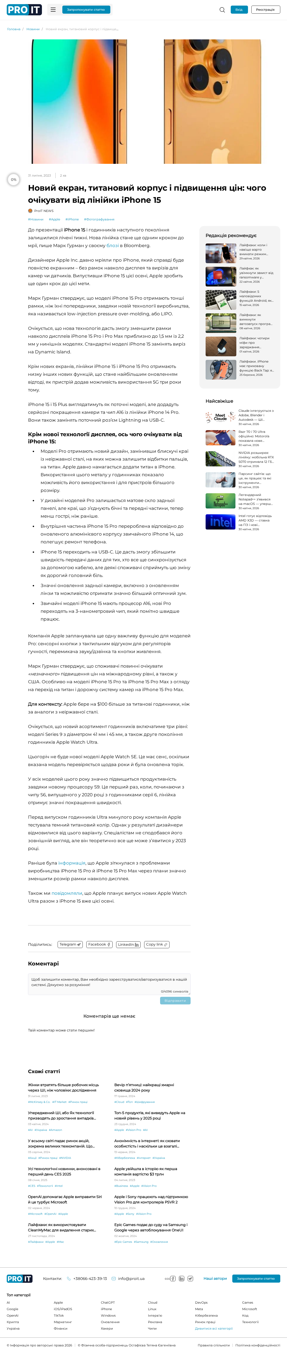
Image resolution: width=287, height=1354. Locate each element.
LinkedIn (181, 1278)
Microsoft (249, 1309)
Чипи (152, 1328)
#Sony (130, 1213)
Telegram (190, 1278)
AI (8, 1303)
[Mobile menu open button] (53, 9)
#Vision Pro (133, 1130)
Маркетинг (63, 1322)
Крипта (13, 1322)
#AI (30, 1130)
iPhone (106, 1309)
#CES (31, 1185)
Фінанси (60, 1328)
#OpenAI (50, 1213)
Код (245, 1315)
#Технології (45, 1185)
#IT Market (59, 1102)
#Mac (60, 1241)
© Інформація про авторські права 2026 (39, 1345)
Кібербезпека (206, 1315)
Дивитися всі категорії (214, 1328)
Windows (108, 1315)
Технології (250, 1322)
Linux (152, 1309)
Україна (13, 1328)
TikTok (59, 1315)
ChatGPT (108, 1303)
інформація (71, 863)
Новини (33, 29)
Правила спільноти (214, 1345)
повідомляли (67, 893)
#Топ (129, 1102)
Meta (199, 1309)
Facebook (173, 1278)
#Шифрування (145, 1102)
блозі (113, 245)
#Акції (32, 1158)
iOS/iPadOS (63, 1309)
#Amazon (55, 1130)
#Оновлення (159, 1241)
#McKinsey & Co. (39, 1102)
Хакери (107, 1328)
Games (247, 1303)
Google (12, 1309)
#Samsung (141, 1241)
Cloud (152, 1303)
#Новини (35, 219)
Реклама (155, 1322)
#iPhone (72, 219)
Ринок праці (205, 1322)
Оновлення (110, 1322)
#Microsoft (35, 1213)
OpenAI (12, 1315)
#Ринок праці (77, 1102)
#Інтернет (144, 1158)
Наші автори (215, 1279)
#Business (121, 1185)
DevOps (201, 1303)
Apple (58, 1303)
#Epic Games (123, 1241)
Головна (13, 29)
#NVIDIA (65, 1158)
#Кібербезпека (124, 1158)
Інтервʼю (155, 1315)
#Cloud (119, 1102)
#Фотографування (99, 219)
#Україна (41, 1130)
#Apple (54, 219)
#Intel (59, 1185)
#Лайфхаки (35, 1241)
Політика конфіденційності (257, 1345)
